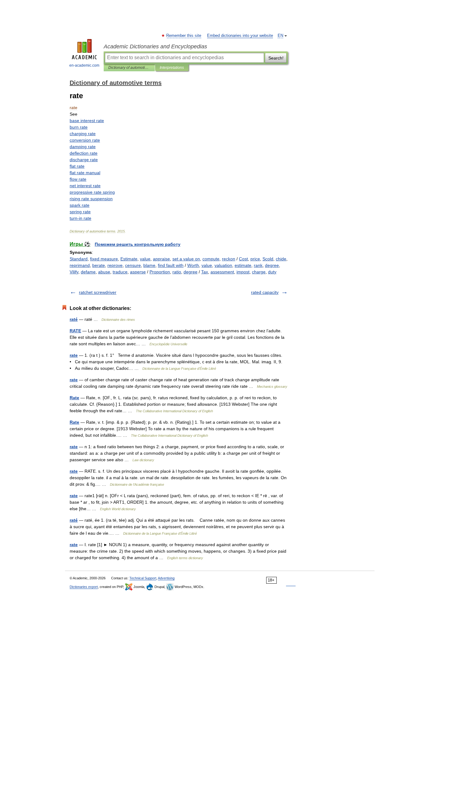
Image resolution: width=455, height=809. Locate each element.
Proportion (160, 271)
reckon (228, 258)
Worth (193, 265)
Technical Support (142, 578)
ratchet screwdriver (97, 292)
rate (74, 355)
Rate (74, 397)
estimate (243, 265)
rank (258, 265)
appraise (161, 258)
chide (281, 258)
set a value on (186, 258)
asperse (138, 271)
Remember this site (184, 35)
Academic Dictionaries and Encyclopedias (155, 46)
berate (98, 265)
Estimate (128, 258)
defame (88, 271)
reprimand (80, 265)
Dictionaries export (84, 587)
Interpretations (172, 67)
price (255, 258)
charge (259, 271)
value (145, 258)
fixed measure (104, 258)
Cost (243, 258)
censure (133, 265)
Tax (204, 271)
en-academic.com (84, 65)
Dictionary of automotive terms (129, 67)
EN (280, 35)
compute (210, 258)
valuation (223, 265)
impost (242, 271)
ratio (176, 271)
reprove (115, 265)
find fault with (171, 265)
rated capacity (265, 292)
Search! (276, 57)
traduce (120, 271)
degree (272, 265)
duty (272, 271)
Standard (79, 258)
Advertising (166, 578)
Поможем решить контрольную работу (137, 244)
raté (74, 319)
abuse (104, 271)
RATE (75, 330)
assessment (222, 271)
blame (149, 265)
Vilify (74, 271)
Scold (267, 258)
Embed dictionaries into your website (240, 35)
